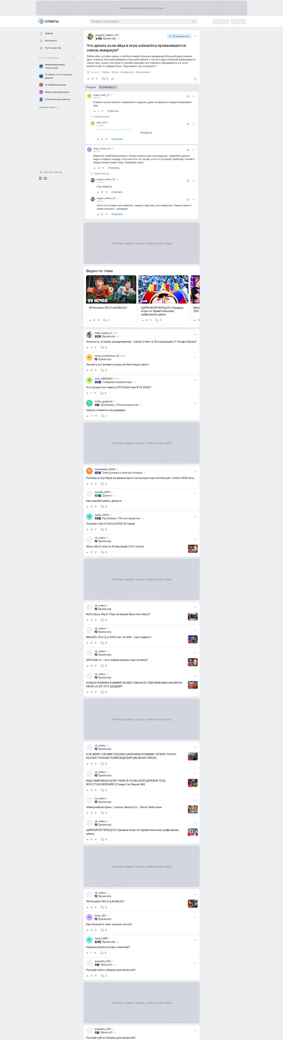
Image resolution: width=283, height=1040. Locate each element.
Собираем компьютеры (117, 382)
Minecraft (106, 964)
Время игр (109, 38)
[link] (111, 300)
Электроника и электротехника (122, 472)
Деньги (106, 495)
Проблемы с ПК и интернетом (119, 404)
